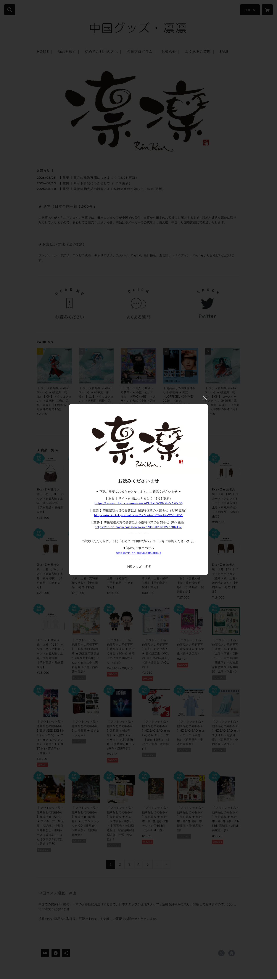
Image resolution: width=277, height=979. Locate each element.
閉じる (205, 398)
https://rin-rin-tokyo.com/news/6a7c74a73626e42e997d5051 (138, 515)
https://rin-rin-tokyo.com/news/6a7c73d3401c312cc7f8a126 (138, 527)
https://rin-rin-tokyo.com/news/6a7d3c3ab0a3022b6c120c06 (138, 503)
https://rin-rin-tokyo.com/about (138, 552)
